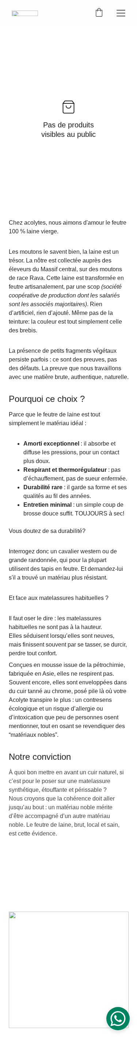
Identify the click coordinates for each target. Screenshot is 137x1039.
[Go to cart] (99, 13)
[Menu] (121, 13)
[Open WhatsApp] (118, 1018)
